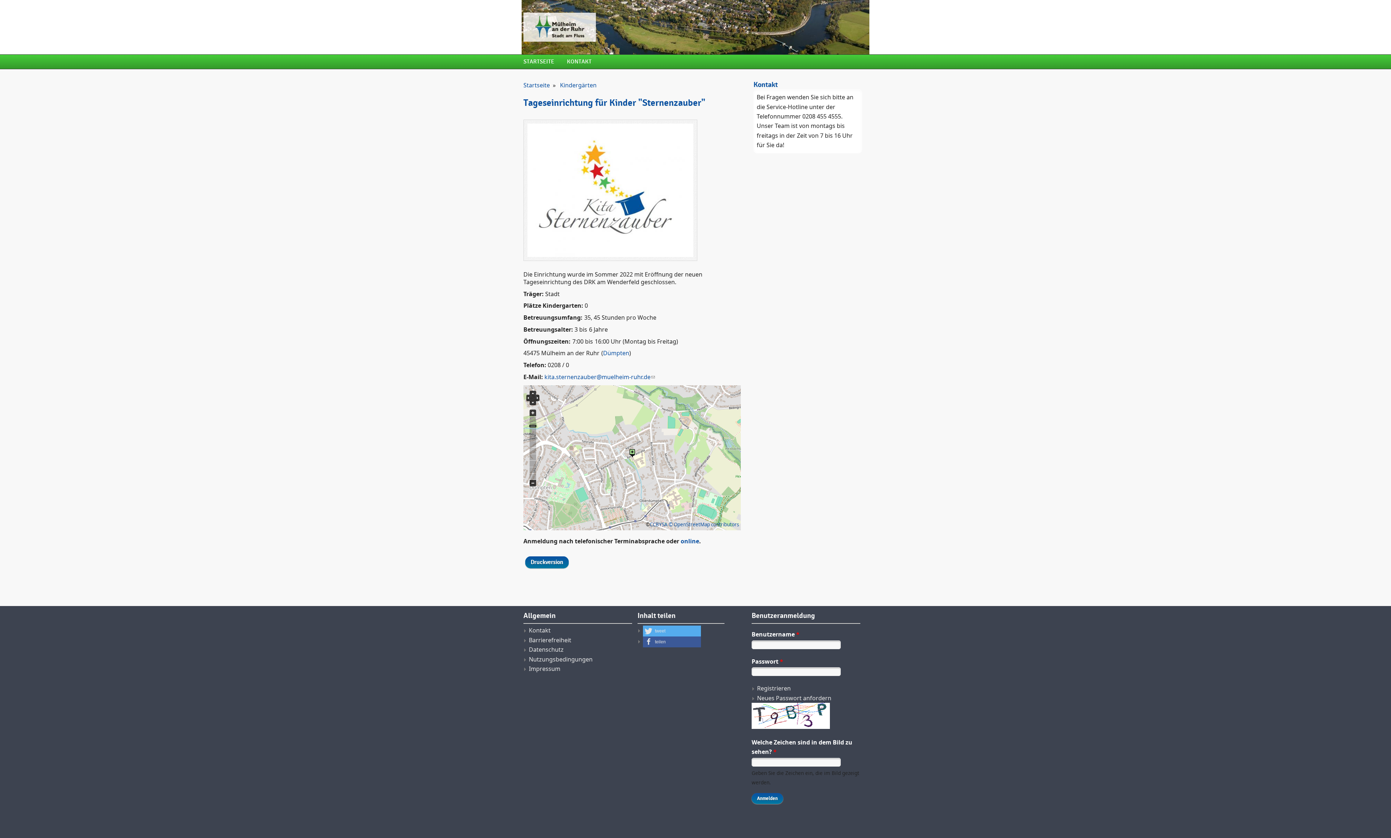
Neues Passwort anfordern (794, 698)
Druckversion (547, 562)
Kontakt (579, 61)
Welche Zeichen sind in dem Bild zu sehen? (802, 747)
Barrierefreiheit (550, 640)
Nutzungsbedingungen (561, 659)
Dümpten (616, 353)
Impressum (544, 669)
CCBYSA (659, 524)
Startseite (538, 61)
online (690, 541)
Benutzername (775, 634)
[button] (672, 631)
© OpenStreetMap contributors (704, 524)
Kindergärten (578, 85)
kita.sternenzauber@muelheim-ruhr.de (597, 377)
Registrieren (774, 688)
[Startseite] (635, 27)
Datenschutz (546, 650)
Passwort (767, 661)
